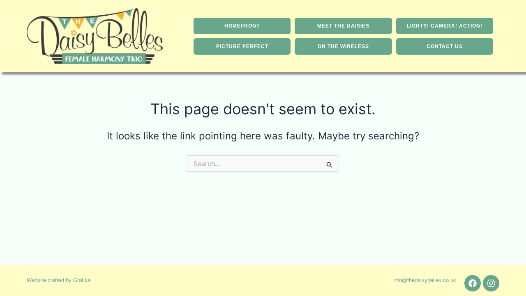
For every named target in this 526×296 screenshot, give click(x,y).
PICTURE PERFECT (242, 46)
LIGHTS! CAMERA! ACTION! (444, 26)
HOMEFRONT (242, 26)
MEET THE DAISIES (343, 26)
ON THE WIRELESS (343, 46)
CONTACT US (445, 46)
